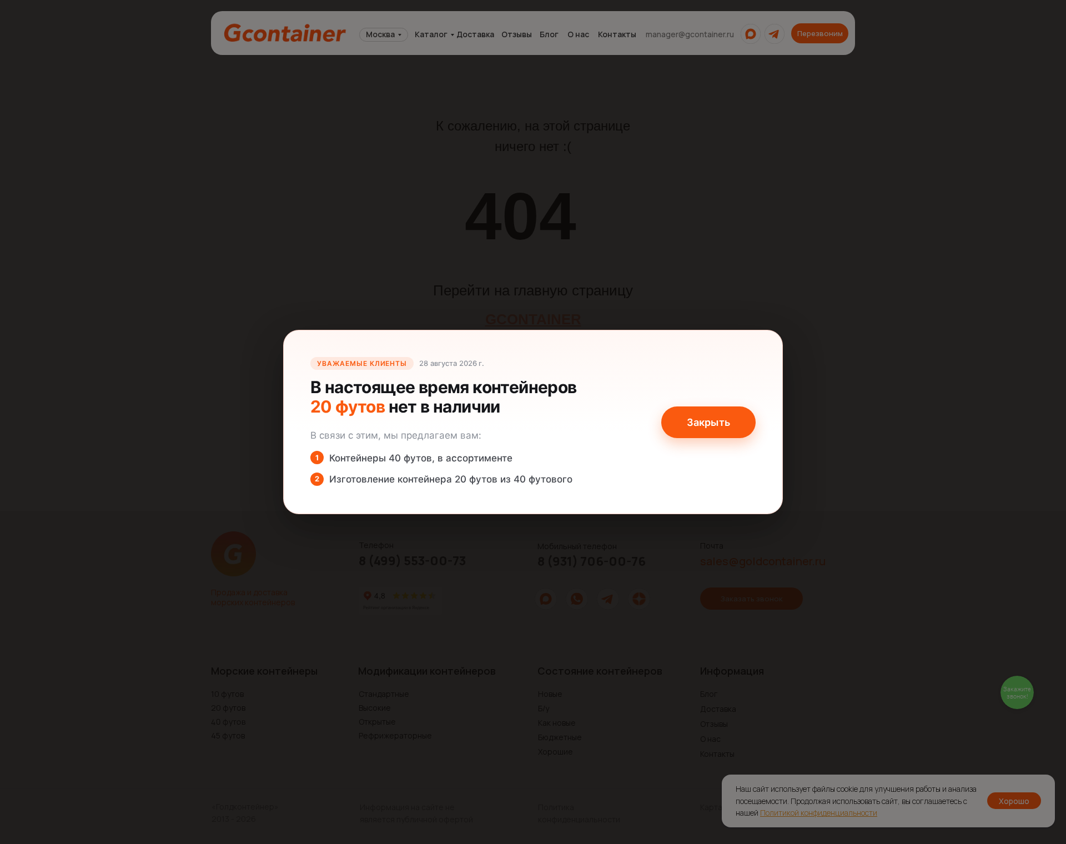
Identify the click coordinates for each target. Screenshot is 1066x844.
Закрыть (708, 422)
